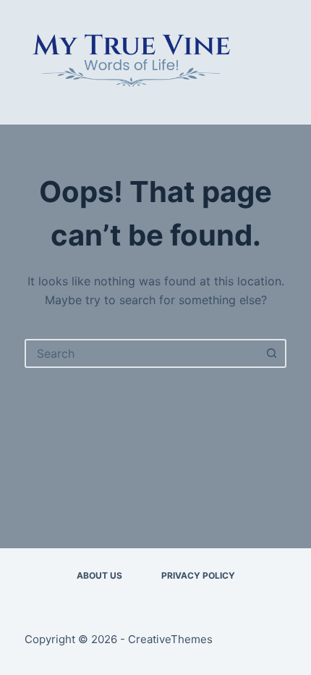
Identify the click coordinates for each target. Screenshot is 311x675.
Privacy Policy (198, 575)
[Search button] (272, 353)
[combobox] (142, 353)
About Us (99, 575)
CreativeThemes (170, 639)
